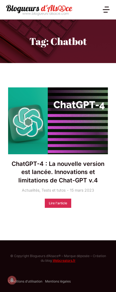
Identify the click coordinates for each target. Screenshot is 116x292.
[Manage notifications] (12, 280)
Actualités (30, 190)
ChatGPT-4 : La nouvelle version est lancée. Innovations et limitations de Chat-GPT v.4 (58, 172)
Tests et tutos (54, 190)
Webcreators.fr (64, 260)
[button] (106, 9)
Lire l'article (58, 203)
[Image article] (58, 120)
